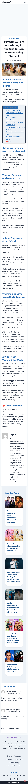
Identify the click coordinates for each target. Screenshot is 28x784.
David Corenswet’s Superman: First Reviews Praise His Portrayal (13, 607)
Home (9, 756)
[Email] (17, 779)
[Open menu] (24, 2)
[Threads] (10, 775)
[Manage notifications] (25, 781)
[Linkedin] (23, 775)
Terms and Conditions (14, 766)
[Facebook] (4, 775)
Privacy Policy (14, 763)
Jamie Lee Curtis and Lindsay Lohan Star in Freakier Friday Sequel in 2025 (13, 638)
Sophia (11, 60)
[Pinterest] (20, 775)
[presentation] (14, 502)
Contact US (9, 759)
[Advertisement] (14, 19)
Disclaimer (19, 759)
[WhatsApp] (10, 779)
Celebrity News (14, 38)
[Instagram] (7, 775)
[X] (14, 775)
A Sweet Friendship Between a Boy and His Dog (14, 112)
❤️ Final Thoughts (12, 141)
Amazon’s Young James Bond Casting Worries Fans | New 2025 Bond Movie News (13, 576)
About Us (17, 756)
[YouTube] (17, 775)
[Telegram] (14, 779)
